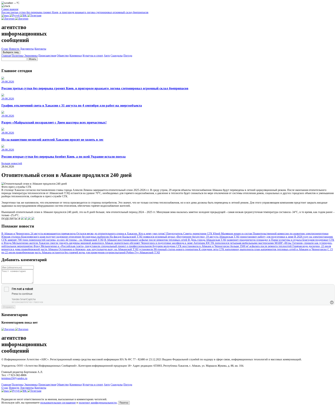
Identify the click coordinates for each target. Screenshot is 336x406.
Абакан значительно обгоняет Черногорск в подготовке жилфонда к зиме (149, 242)
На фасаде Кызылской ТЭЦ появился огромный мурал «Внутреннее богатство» (158, 236)
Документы (27, 48)
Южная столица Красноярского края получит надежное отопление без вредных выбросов (55, 236)
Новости (14, 48)
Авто (107, 55)
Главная (6, 55)
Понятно (124, 402)
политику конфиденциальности (98, 402)
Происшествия (47, 55)
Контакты (40, 48)
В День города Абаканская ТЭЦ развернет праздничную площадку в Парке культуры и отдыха (245, 239)
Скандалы (117, 55)
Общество (63, 55)
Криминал (75, 55)
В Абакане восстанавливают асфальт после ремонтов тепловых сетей (146, 239)
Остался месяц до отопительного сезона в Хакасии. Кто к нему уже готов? (121, 233)
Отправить (8, 307)
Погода (127, 55)
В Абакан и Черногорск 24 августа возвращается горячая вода (38, 233)
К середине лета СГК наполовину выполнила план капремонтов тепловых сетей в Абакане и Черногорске (263, 249)
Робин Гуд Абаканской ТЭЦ (143, 252)
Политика (17, 55)
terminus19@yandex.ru (14, 378)
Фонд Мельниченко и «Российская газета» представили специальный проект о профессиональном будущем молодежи (104, 246)
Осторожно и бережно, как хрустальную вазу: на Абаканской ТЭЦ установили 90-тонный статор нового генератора (129, 249)
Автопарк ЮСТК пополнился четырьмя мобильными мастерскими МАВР (238, 242)
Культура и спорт (93, 55)
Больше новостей (11, 163)
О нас (4, 48)
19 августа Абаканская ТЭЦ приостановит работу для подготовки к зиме (250, 236)
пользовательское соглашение (58, 402)
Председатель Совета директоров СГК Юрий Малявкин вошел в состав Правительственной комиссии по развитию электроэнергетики (247, 233)
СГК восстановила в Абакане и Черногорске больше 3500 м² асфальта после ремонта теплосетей (234, 246)
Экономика (31, 55)
